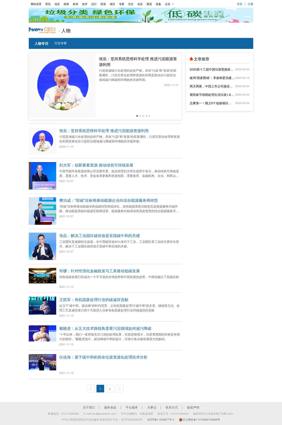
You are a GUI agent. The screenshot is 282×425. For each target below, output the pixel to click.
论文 (131, 4)
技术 (84, 4)
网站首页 (36, 4)
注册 (250, 4)
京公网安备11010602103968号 (201, 419)
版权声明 (193, 407)
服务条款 (110, 407)
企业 (167, 4)
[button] (139, 20)
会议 (140, 4)
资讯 (48, 4)
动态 (57, 4)
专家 (121, 4)
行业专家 (60, 43)
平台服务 (132, 407)
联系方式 (172, 407)
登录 (239, 4)
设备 (158, 4)
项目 (112, 4)
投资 (103, 4)
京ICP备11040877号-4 (160, 419)
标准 (75, 4)
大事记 (151, 407)
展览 (149, 4)
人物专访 (41, 43)
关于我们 (89, 407)
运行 (94, 4)
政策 (66, 4)
